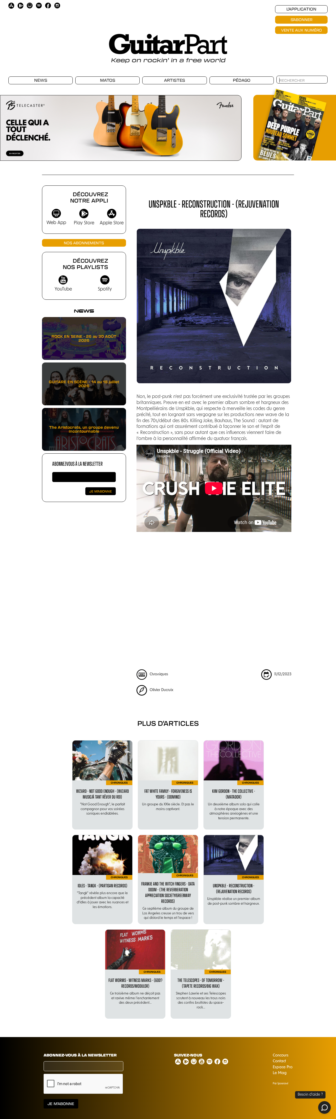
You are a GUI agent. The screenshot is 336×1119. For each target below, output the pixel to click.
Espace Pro (282, 1067)
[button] (10, 125)
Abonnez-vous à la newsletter (77, 463)
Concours (280, 1056)
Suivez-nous (188, 1055)
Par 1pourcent (280, 1083)
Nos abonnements (84, 242)
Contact (279, 1061)
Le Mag (280, 1073)
